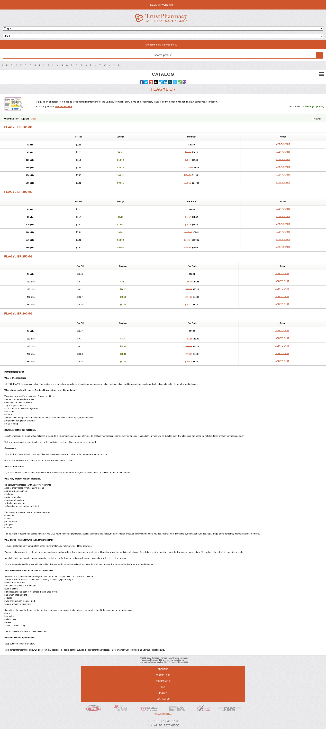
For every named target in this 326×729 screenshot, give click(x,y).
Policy (163, 693)
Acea (33, 119)
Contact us (163, 699)
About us (163, 669)
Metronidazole (63, 106)
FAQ (163, 687)
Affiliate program (163, 714)
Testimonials (163, 681)
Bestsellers (163, 675)
